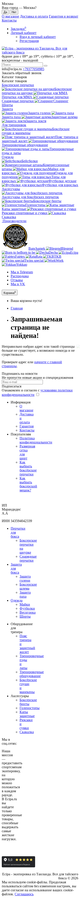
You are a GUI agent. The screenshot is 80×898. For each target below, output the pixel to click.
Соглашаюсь (24, 894)
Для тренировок (14, 125)
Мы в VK (18, 284)
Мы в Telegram (22, 272)
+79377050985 (33, 69)
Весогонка (28, 612)
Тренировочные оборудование (32, 674)
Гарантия (27, 426)
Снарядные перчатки (28, 558)
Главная (17, 308)
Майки (25, 604)
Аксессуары (11, 189)
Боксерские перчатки (18, 85)
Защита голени (25, 578)
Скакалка (27, 732)
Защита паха (25, 594)
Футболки (27, 608)
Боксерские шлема (28, 586)
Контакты (9, 20)
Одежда (8, 157)
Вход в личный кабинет (38, 37)
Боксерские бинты (28, 702)
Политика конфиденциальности (36, 440)
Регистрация (29, 41)
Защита (7, 109)
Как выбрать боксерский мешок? (28, 484)
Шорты (7, 105)
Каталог (14, 81)
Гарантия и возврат (63, 16)
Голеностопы (30, 708)
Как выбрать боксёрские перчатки (28, 468)
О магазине (10, 16)
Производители (14, 221)
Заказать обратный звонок (22, 73)
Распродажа (20, 276)
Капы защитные (27, 714)
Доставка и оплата (34, 16)
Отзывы (17, 280)
